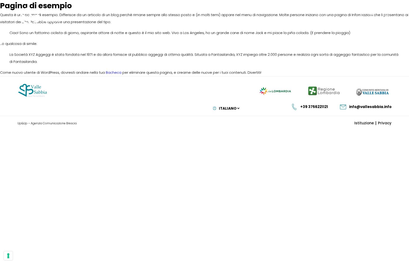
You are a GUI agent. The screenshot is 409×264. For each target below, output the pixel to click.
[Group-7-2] (385, 12)
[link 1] (360, 12)
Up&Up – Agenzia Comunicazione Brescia (47, 123)
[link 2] (370, 12)
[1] (8, 255)
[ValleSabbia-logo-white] (39, 17)
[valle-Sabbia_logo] (33, 90)
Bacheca (113, 72)
